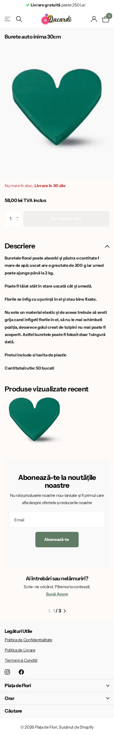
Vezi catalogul (8, 19)
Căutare (13, 711)
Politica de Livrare (20, 650)
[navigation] (49, 611)
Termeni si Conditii (21, 660)
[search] (19, 19)
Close (57, 685)
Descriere (20, 246)
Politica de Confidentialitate (28, 639)
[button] (19, 213)
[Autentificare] (94, 19)
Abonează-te (57, 539)
